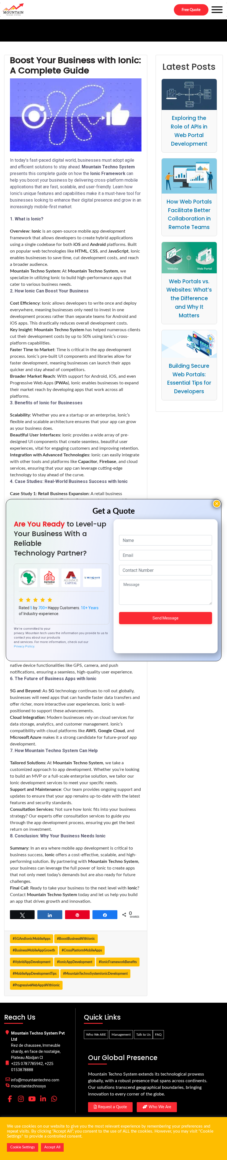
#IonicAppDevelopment (74, 962)
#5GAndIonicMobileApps (31, 938)
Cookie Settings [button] (22, 1147)
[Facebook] (10, 1099)
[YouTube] (32, 1099)
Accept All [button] (52, 1147)
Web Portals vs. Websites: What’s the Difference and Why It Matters (189, 298)
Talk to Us (143, 1034)
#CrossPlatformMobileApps (82, 950)
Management (121, 1034)
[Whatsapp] (54, 1099)
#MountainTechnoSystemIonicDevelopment (95, 973)
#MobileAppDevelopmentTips (34, 973)
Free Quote (191, 10)
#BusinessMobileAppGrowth (34, 950)
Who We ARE (96, 1034)
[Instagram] (21, 1099)
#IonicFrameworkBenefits (118, 962)
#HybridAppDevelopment (31, 962)
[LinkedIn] (43, 1099)
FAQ (158, 1034)
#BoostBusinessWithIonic (76, 938)
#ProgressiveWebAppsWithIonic (36, 985)
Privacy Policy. (24, 646)
